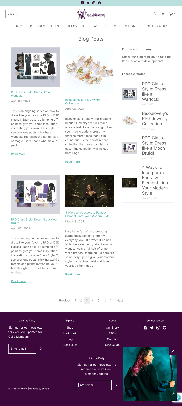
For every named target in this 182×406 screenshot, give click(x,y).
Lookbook (70, 333)
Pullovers (74, 26)
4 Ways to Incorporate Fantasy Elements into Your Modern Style (87, 214)
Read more (18, 154)
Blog (70, 339)
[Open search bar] (155, 14)
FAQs (112, 333)
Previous (65, 300)
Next (120, 300)
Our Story (112, 327)
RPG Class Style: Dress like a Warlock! (154, 91)
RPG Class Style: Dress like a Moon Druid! (154, 145)
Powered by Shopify (39, 388)
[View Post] (35, 67)
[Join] (41, 349)
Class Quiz (157, 26)
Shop (69, 327)
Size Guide (112, 345)
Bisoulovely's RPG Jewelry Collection (155, 118)
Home (20, 26)
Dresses (37, 26)
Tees (55, 26)
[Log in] (163, 14)
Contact (112, 339)
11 (111, 300)
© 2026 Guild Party (18, 388)
